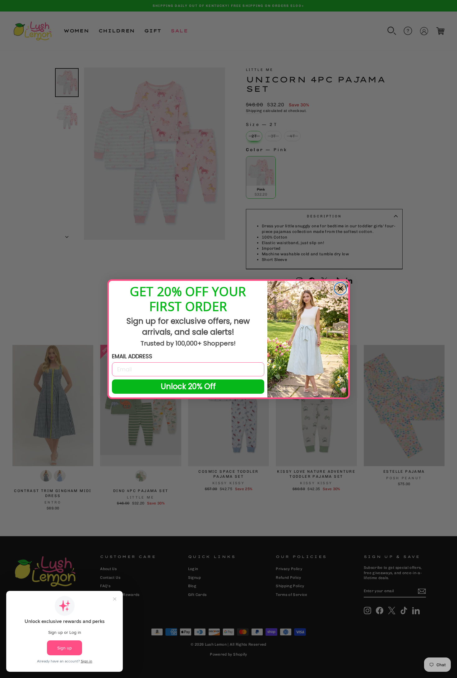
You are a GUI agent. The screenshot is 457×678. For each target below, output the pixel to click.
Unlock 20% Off (188, 386)
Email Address (132, 356)
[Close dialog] (340, 288)
